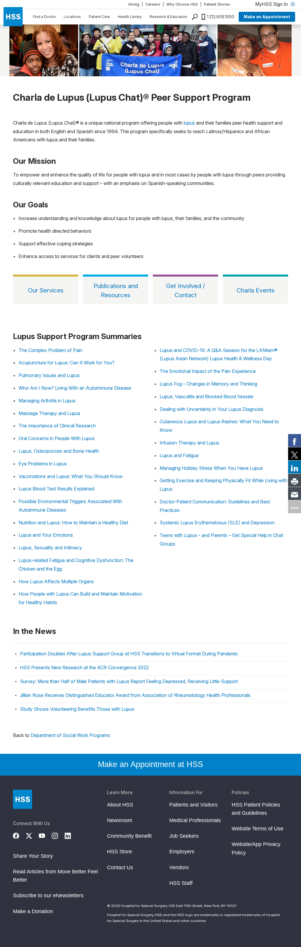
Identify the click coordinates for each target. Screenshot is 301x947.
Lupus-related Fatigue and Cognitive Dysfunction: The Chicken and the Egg (76, 564)
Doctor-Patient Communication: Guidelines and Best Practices (215, 506)
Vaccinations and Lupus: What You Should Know (71, 476)
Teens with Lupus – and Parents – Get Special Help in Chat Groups (221, 539)
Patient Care (99, 16)
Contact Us (120, 867)
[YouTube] (45, 835)
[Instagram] (58, 835)
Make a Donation (33, 911)
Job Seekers (184, 836)
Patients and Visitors (193, 805)
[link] (294, 440)
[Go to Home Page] (22, 799)
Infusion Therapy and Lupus (189, 443)
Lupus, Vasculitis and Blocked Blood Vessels (206, 396)
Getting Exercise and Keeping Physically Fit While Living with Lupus (223, 484)
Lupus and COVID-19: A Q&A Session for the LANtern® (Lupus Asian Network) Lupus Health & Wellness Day (218, 354)
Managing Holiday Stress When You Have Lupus (211, 468)
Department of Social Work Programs (70, 735)
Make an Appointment (267, 16)
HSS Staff (181, 883)
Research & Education (168, 16)
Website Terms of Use (257, 829)
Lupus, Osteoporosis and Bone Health (59, 451)
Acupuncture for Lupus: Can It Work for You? (66, 363)
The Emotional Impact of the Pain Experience (208, 371)
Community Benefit (129, 836)
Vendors (179, 867)
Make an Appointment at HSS (150, 764)
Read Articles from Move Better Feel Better (55, 876)
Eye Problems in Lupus (43, 464)
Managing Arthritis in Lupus (47, 401)
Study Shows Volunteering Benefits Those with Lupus (77, 709)
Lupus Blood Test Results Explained (56, 489)
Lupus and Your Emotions (46, 535)
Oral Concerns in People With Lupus (57, 438)
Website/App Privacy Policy (256, 848)
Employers (181, 852)
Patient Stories (217, 4)
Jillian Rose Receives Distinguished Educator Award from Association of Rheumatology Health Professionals (135, 695)
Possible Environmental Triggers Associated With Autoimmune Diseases (70, 505)
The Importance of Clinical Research (57, 426)
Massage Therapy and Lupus (49, 413)
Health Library (130, 16)
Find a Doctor (44, 16)
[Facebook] (19, 835)
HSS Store (119, 852)
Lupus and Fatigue (179, 455)
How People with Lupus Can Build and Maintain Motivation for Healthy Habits (80, 598)
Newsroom (119, 820)
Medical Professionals (195, 820)
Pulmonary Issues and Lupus (49, 375)
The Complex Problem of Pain (50, 350)
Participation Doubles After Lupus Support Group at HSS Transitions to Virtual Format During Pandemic (129, 654)
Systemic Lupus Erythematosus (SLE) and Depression (217, 522)
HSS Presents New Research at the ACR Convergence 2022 (84, 667)
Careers (153, 4)
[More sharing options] (294, 506)
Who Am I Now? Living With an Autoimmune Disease (75, 388)
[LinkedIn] (71, 835)
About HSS (120, 805)
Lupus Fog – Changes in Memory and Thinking (208, 384)
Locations (72, 16)
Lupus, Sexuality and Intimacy (50, 548)
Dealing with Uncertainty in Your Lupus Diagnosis (211, 409)
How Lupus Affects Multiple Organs (56, 581)
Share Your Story (33, 856)
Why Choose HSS (182, 4)
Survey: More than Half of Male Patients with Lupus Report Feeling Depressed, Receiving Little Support (129, 681)
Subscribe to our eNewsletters (48, 895)
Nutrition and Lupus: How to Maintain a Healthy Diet (73, 522)
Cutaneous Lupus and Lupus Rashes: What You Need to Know (219, 426)
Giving (133, 4)
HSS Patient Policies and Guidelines (256, 809)
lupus (189, 123)
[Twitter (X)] (32, 835)
